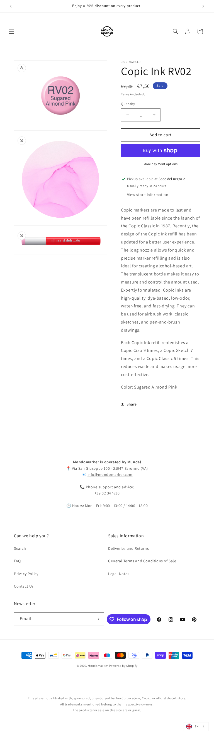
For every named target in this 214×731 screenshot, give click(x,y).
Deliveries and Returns (128, 548)
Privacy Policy (26, 573)
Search (20, 548)
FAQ (17, 560)
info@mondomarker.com (110, 474)
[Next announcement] (203, 6)
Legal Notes (119, 573)
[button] (12, 31)
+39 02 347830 (107, 493)
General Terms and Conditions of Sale (142, 560)
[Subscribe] (97, 618)
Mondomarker (98, 666)
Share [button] (132, 404)
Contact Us (24, 586)
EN (197, 726)
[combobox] (196, 726)
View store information (147, 194)
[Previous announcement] (11, 6)
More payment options (161, 164)
